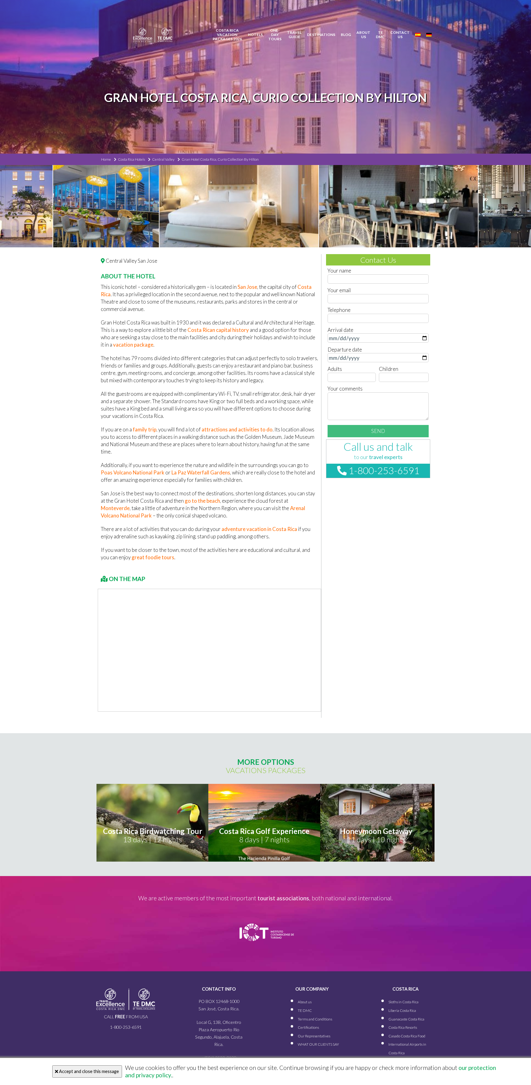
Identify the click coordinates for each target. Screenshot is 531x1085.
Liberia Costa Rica (402, 1010)
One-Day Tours (274, 34)
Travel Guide (294, 34)
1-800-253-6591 (383, 470)
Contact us (400, 34)
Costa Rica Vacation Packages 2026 (227, 34)
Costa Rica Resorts (402, 1027)
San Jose (247, 287)
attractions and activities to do (237, 429)
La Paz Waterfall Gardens (200, 472)
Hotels (255, 35)
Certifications (308, 1027)
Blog (346, 35)
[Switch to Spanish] (418, 35)
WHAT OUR (318, 1044)
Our (314, 1035)
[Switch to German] (429, 35)
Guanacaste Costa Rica (406, 1018)
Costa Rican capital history (218, 330)
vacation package (133, 344)
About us (363, 34)
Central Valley (163, 159)
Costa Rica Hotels (131, 159)
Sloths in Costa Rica (403, 1002)
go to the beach (202, 500)
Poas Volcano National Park (132, 472)
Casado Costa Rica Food (406, 1035)
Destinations (321, 35)
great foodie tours (153, 557)
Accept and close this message (88, 1071)
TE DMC (380, 34)
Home (106, 159)
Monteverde (115, 508)
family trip (144, 429)
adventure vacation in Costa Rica (259, 529)
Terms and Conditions (315, 1018)
